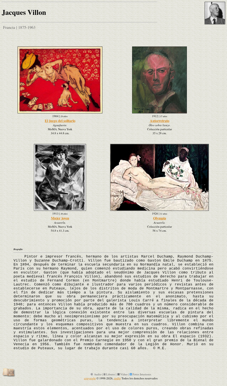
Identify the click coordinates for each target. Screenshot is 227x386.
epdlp (117, 378)
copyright (90, 378)
